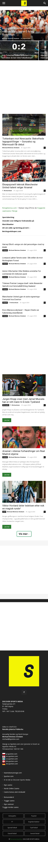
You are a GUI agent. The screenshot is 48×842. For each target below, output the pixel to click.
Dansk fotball (12, 833)
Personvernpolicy (16, 839)
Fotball (5, 25)
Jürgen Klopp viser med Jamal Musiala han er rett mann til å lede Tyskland (23, 400)
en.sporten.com (12, 756)
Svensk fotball (34, 833)
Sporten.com (15, 744)
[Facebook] (24, 692)
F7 (12, 822)
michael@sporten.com (10, 739)
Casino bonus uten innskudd (14, 792)
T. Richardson (7, 190)
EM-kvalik (6, 405)
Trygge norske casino (10, 807)
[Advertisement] (24, 84)
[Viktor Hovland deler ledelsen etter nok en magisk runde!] (24, 492)
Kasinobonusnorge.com (13, 773)
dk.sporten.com (12, 761)
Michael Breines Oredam (10, 147)
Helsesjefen (12, 816)
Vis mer (23, 533)
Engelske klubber (33, 822)
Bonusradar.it (9, 797)
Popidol (33, 816)
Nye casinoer (9, 804)
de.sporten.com (12, 764)
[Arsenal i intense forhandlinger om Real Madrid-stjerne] (24, 437)
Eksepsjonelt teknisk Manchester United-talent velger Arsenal (20, 186)
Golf (4, 512)
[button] (3, 3)
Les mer (6, 420)
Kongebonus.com (9, 208)
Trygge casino (9, 801)
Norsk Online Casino (11, 788)
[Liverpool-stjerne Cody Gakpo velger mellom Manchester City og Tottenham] (24, 25)
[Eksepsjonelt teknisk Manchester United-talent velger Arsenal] (24, 171)
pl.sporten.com (11, 754)
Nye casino (8, 785)
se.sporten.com (12, 759)
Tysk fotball (34, 828)
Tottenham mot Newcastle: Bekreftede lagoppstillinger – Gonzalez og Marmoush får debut (23, 141)
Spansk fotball (12, 828)
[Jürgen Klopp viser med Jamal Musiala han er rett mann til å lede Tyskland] (24, 385)
